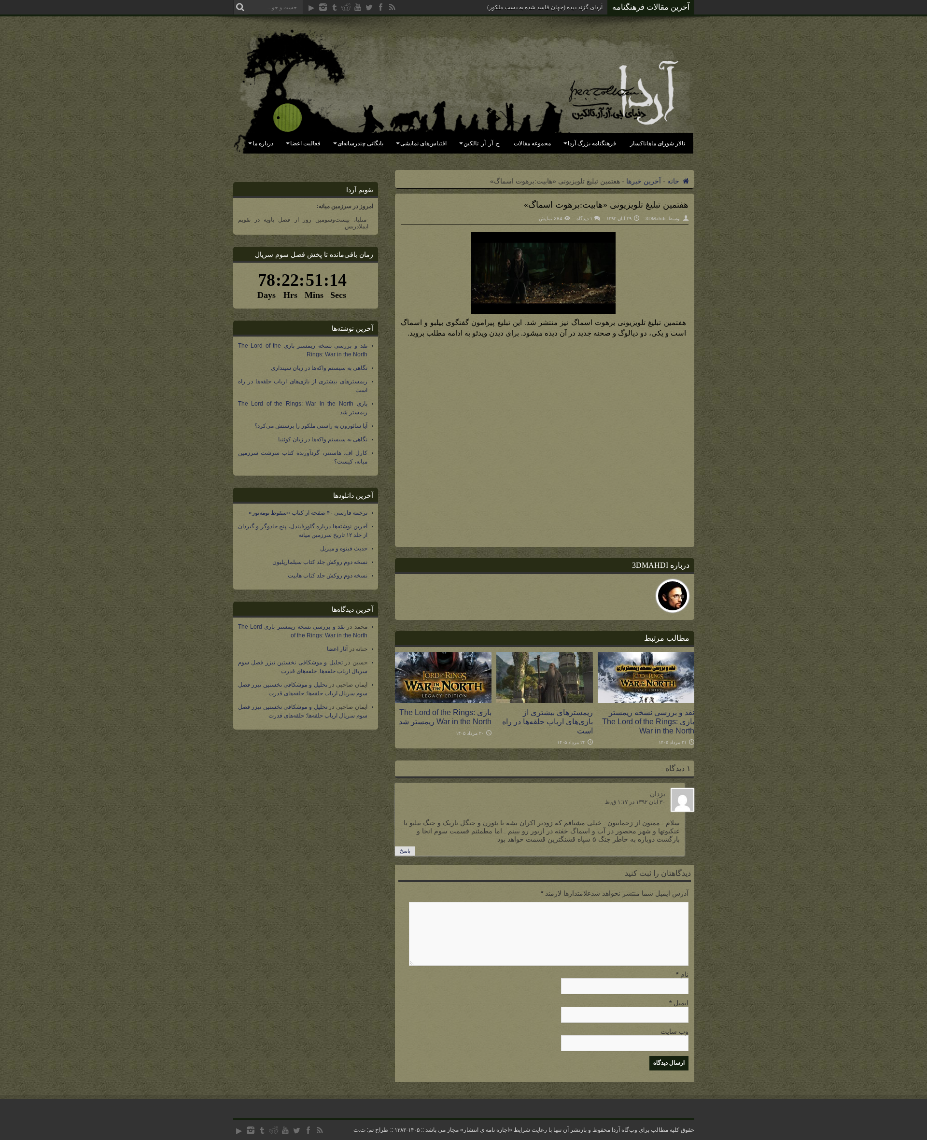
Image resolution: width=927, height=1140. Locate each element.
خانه (674, 181)
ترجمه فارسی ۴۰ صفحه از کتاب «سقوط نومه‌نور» (308, 512)
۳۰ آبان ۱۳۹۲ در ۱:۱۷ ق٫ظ (634, 802)
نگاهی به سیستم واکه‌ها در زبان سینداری (319, 368)
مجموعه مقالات (532, 143)
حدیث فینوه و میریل (343, 548)
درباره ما (263, 143)
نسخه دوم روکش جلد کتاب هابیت (327, 575)
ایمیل (681, 1003)
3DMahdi (655, 218)
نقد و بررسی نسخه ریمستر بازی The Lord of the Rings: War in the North (648, 721)
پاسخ (405, 851)
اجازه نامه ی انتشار (486, 1129)
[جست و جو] (240, 7)
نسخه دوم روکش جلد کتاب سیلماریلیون (319, 562)
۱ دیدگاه (584, 218)
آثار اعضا (337, 649)
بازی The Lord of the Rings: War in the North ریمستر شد (445, 717)
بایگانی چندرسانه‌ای (360, 143)
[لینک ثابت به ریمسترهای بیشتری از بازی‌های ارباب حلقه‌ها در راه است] (544, 700)
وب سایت (674, 1031)
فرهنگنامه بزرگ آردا (592, 143)
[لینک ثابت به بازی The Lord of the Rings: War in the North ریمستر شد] (443, 700)
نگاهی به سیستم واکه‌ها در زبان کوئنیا (322, 439)
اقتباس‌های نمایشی (423, 143)
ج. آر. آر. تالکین (482, 143)
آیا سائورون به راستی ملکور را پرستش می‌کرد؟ (310, 425)
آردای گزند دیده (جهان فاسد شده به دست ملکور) (545, 7)
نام (684, 974)
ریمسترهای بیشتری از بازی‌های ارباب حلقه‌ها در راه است (547, 721)
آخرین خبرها (643, 181)
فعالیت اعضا (305, 143)
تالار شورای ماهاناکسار (657, 143)
